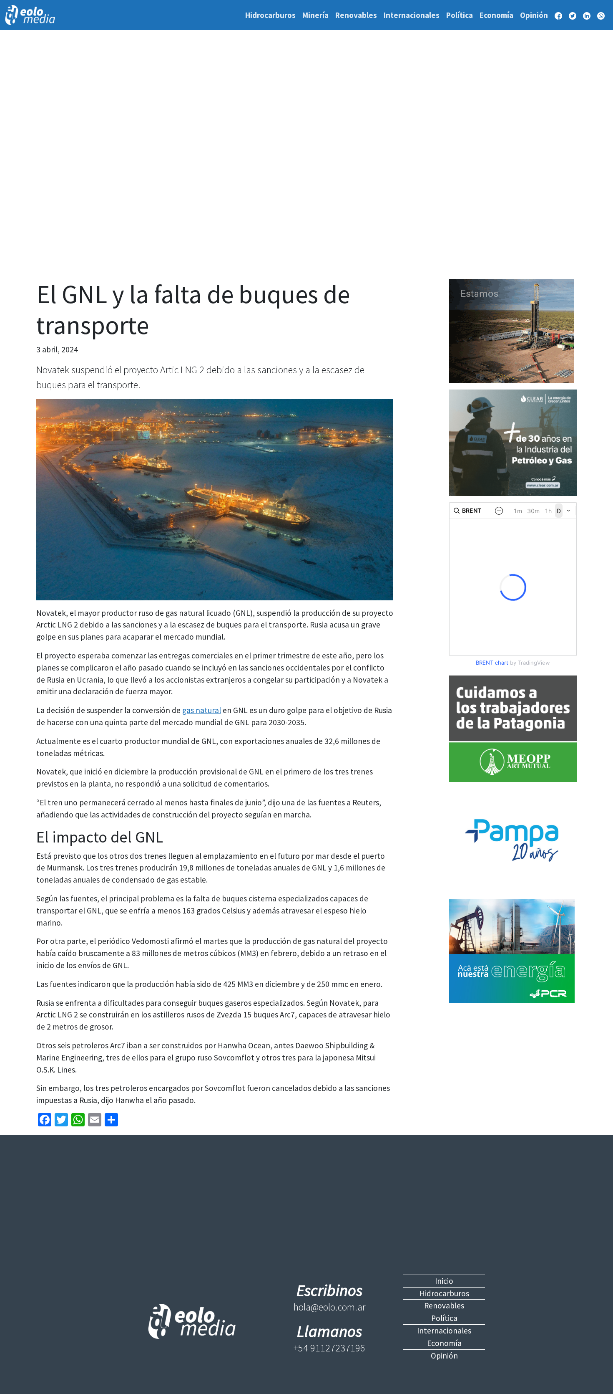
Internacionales (412, 15)
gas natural (201, 710)
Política (459, 15)
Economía (496, 15)
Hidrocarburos (270, 15)
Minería (315, 15)
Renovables (356, 15)
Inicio (444, 1281)
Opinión (534, 15)
